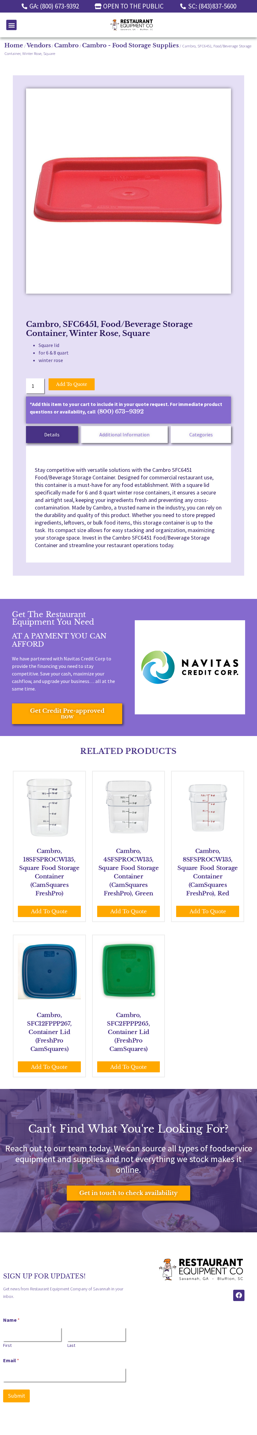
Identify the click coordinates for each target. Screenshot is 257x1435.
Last (71, 1345)
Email (11, 1360)
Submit (16, 1395)
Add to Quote (71, 384)
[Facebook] (238, 1295)
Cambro (66, 45)
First (7, 1345)
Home (13, 45)
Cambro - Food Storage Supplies (130, 45)
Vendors (39, 45)
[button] (11, 25)
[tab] (52, 434)
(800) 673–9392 (120, 411)
